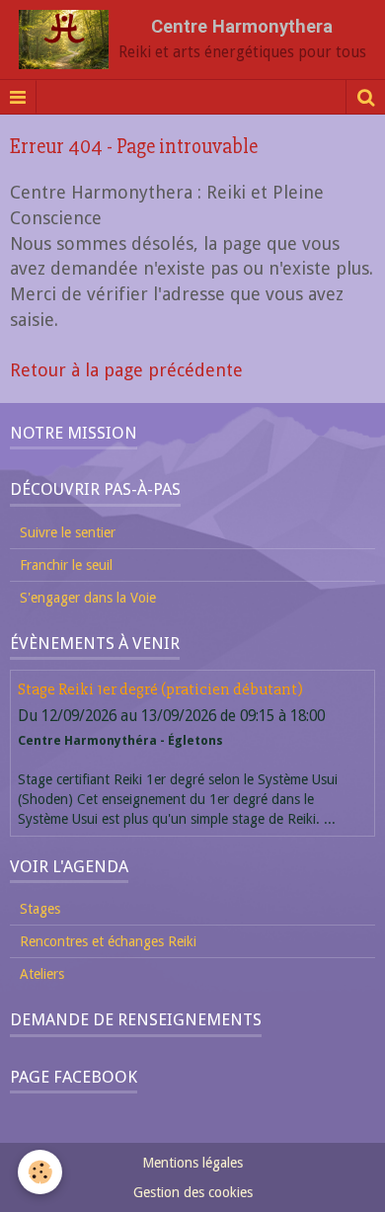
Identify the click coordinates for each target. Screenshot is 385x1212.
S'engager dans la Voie (88, 598)
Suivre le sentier (68, 532)
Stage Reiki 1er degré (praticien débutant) (160, 690)
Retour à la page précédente (126, 370)
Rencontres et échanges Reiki (108, 941)
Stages (40, 909)
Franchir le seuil (66, 565)
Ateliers (42, 974)
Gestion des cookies (193, 1192)
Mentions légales (192, 1163)
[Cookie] (40, 1172)
